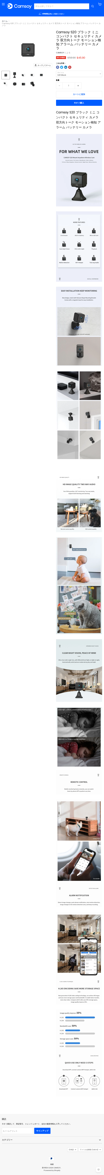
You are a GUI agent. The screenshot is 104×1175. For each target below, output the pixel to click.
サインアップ (42, 1130)
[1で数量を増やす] (78, 85)
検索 (52, 1164)
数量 (57, 80)
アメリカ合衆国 (89, 1149)
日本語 (71, 1149)
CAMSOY (60, 52)
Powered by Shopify (52, 1170)
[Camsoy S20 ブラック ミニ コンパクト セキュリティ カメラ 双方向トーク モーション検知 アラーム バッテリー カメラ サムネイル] (6, 75)
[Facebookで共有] (57, 67)
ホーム (5, 21)
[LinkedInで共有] (65, 67)
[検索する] (92, 6)
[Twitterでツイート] (61, 67)
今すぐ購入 (79, 102)
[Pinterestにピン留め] (69, 67)
